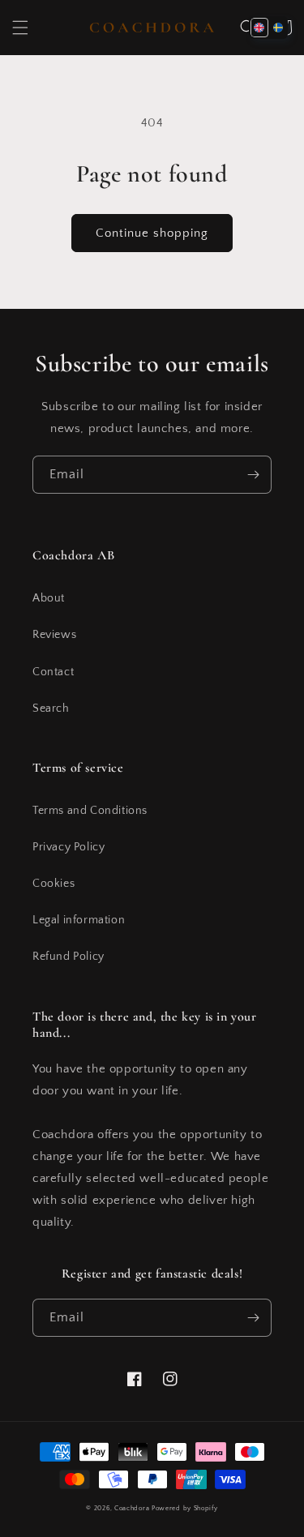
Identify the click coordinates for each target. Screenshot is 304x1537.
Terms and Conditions (90, 810)
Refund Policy (68, 956)
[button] (20, 27)
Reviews (54, 634)
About (48, 598)
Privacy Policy (68, 847)
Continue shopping (152, 233)
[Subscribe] (253, 475)
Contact (53, 672)
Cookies (53, 883)
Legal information (78, 920)
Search (51, 708)
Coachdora (131, 1508)
